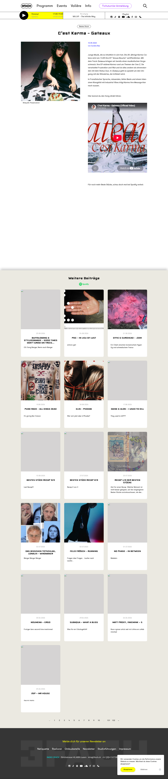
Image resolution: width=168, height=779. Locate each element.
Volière (76, 6)
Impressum (125, 749)
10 (99, 720)
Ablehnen (143, 769)
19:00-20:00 (58, 17)
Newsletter (89, 749)
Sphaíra (34, 17)
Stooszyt (35, 14)
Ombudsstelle (72, 749)
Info (88, 6)
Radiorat (57, 749)
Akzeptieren (127, 769)
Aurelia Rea (95, 46)
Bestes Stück (84, 26)
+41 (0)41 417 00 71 (111, 757)
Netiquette (43, 749)
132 (113, 720)
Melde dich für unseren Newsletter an (84, 741)
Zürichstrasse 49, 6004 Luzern (73, 757)
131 (108, 720)
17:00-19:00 (58, 14)
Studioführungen (107, 749)
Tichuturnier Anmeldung (115, 6)
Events (62, 6)
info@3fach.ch (94, 757)
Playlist (125, 14)
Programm (45, 6)
